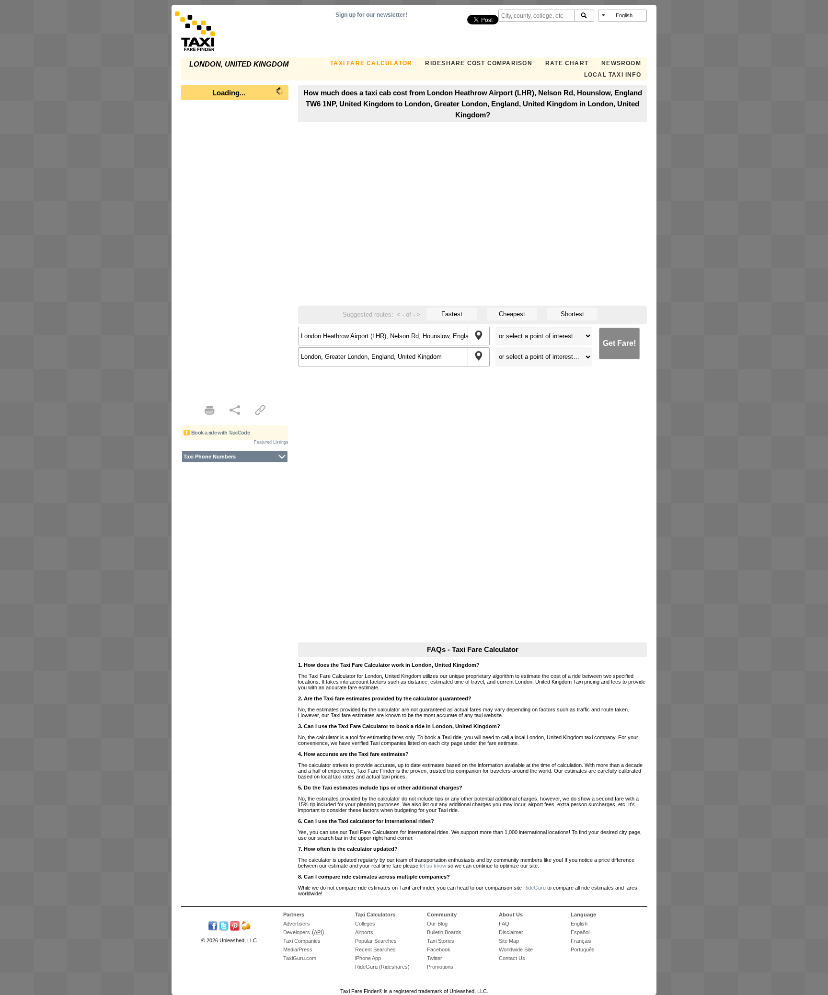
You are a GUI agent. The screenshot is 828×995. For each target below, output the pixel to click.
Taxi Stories (440, 941)
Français (581, 941)
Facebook (438, 949)
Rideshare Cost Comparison (478, 63)
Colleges (365, 923)
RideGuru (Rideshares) (382, 967)
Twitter (434, 958)
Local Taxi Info (612, 74)
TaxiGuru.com (299, 958)
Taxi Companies (302, 941)
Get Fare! (619, 343)
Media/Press (297, 949)
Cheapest (512, 314)
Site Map (509, 941)
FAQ (504, 923)
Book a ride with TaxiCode (220, 432)
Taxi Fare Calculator (371, 63)
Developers (296, 932)
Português (583, 949)
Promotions (440, 967)
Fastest (451, 314)
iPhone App (368, 958)
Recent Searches (375, 949)
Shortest (572, 314)
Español (580, 932)
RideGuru (534, 888)
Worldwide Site (516, 949)
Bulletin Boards (444, 932)
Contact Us (512, 958)
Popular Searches (376, 941)
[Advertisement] (234, 249)
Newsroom (621, 63)
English (579, 923)
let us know (433, 866)
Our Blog (437, 923)
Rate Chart (566, 63)
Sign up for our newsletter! (371, 14)
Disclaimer (511, 932)
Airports (364, 932)
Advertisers (296, 923)
